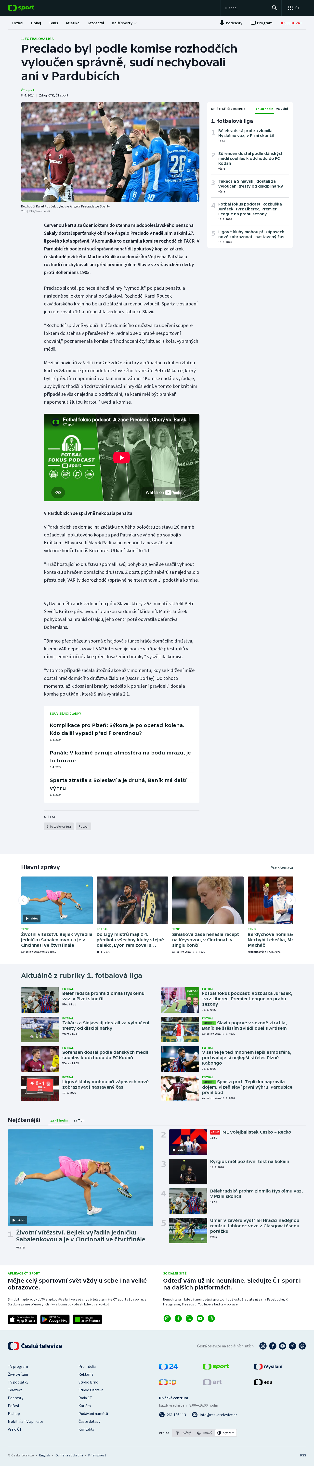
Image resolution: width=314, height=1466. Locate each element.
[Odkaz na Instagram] (167, 1318)
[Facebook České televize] (273, 1346)
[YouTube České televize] (283, 1346)
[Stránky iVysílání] (268, 1368)
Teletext (15, 1389)
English (44, 1455)
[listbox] (204, 1433)
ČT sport (27, 90)
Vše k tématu (282, 867)
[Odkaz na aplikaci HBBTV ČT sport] (87, 1319)
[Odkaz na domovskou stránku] (28, 8)
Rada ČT (85, 1397)
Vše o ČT (15, 1429)
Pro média (87, 1366)
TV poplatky (18, 1382)
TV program (18, 1366)
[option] (183, 1432)
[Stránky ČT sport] (216, 1368)
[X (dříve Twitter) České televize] (292, 1346)
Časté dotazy (89, 1421)
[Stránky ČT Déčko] (167, 1383)
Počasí (13, 1405)
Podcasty (15, 1397)
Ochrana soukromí (69, 1455)
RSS (303, 1455)
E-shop (14, 1413)
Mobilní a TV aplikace (25, 1421)
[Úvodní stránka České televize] (35, 1346)
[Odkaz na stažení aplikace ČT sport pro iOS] (22, 1319)
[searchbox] (246, 8)
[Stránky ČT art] (212, 1383)
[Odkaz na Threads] (211, 1318)
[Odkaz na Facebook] (178, 1318)
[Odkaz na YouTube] (200, 1318)
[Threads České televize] (302, 1346)
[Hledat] (274, 8)
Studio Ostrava (90, 1389)
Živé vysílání (18, 1374)
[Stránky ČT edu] (263, 1383)
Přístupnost (97, 1455)
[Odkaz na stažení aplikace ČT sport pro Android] (55, 1319)
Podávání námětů (93, 1413)
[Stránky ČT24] (168, 1368)
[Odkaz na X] (189, 1318)
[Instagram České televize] (263, 1346)
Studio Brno (88, 1382)
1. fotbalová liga (37, 38)
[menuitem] (17, 23)
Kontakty (86, 1429)
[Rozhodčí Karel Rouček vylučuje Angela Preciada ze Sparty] (110, 152)
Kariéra (84, 1405)
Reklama (85, 1374)
